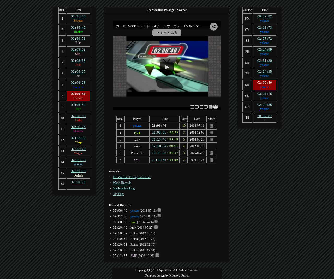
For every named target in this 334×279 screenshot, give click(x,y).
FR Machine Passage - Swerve (132, 177)
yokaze (137, 126)
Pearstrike (137, 153)
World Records (122, 183)
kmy (137, 139)
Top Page (118, 194)
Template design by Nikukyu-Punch (167, 275)
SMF (137, 160)
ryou (137, 132)
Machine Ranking (124, 188)
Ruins (137, 146)
